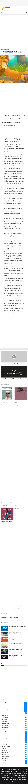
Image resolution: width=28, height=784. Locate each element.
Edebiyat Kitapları (10, 46)
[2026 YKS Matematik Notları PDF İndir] (4, 628)
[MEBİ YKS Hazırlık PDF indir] (4, 639)
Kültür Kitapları (5, 740)
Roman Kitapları (5, 702)
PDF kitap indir (21, 769)
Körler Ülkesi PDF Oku (6, 400)
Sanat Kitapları (5, 725)
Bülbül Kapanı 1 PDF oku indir (15, 649)
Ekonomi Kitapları (5, 750)
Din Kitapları (4, 729)
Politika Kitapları (5, 760)
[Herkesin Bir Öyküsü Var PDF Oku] (21, 556)
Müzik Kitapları (5, 742)
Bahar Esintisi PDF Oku (20, 400)
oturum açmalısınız (14, 617)
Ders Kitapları (4, 721)
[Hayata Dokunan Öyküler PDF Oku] (7, 514)
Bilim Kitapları (4, 719)
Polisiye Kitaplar (5, 752)
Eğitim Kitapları (5, 748)
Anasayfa (4, 46)
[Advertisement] (14, 30)
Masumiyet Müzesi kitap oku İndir (16, 643)
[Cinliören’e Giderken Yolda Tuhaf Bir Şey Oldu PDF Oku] (21, 453)
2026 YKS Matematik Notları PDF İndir (17, 626)
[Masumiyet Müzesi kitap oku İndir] (4, 645)
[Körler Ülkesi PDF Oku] (7, 393)
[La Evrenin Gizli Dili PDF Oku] (4, 657)
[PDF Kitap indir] (6, 9)
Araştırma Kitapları (6, 754)
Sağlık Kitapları (5, 733)
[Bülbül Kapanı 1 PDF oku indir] (4, 651)
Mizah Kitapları (5, 758)
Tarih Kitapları (5, 715)
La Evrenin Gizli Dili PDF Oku (15, 655)
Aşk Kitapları (4, 704)
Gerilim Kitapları (5, 711)
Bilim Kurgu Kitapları (6, 746)
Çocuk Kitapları (5, 738)
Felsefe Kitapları (5, 717)
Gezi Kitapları (4, 744)
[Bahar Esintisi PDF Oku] (21, 393)
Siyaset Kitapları (5, 723)
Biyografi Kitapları (5, 756)
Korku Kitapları (5, 762)
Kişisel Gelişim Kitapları (6, 706)
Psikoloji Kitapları (5, 731)
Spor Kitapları (4, 735)
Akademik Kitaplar (5, 727)
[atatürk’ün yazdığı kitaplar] (4, 634)
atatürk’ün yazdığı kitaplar (15, 632)
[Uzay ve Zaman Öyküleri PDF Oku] (7, 453)
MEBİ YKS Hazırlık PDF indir (15, 637)
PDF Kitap (4, 713)
